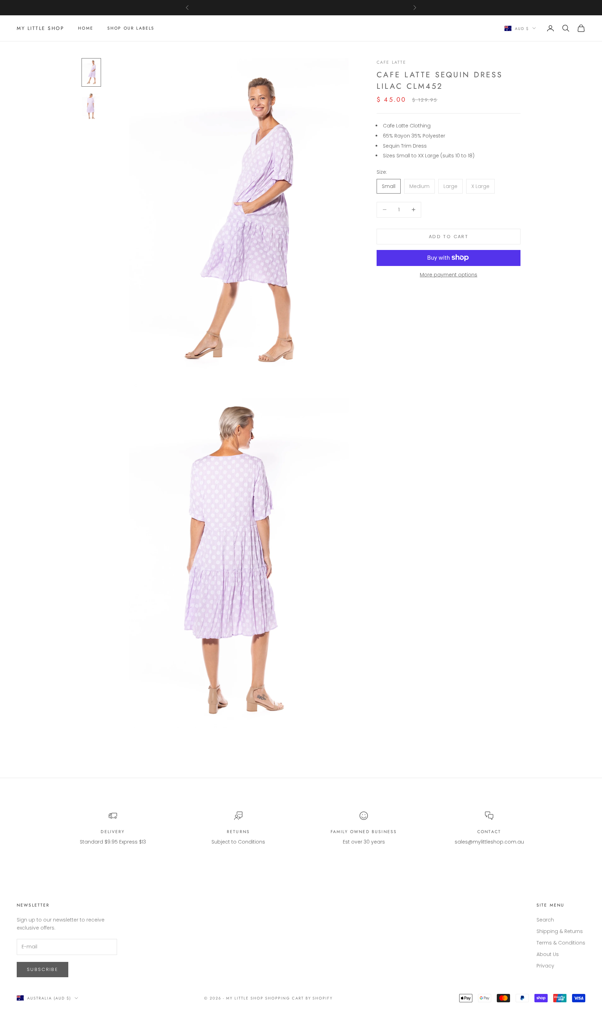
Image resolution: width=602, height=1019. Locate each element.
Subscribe (42, 969)
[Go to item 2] (91, 106)
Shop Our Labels (130, 28)
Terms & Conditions (561, 942)
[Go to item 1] (91, 72)
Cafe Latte (392, 62)
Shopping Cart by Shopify (299, 998)
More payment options (448, 274)
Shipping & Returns (560, 931)
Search (545, 919)
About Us (548, 954)
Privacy (545, 965)
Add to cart (448, 236)
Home (85, 28)
